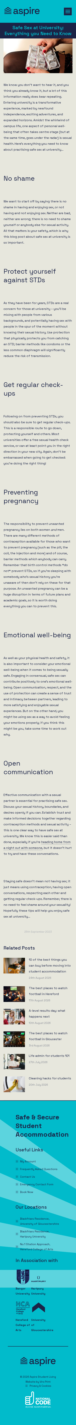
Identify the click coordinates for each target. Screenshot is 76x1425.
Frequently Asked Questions (38, 1169)
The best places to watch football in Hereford (48, 991)
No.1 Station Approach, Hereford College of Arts (36, 1246)
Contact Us (27, 1176)
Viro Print (45, 1381)
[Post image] (14, 965)
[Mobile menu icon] (68, 11)
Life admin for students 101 (49, 1056)
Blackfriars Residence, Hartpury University (34, 1234)
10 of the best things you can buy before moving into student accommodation (50, 965)
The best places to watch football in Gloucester (48, 1036)
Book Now (26, 1192)
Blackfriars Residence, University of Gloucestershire (39, 1221)
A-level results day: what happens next (47, 1014)
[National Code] (38, 1407)
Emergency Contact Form (36, 1184)
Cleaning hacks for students (50, 1078)
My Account (28, 1161)
